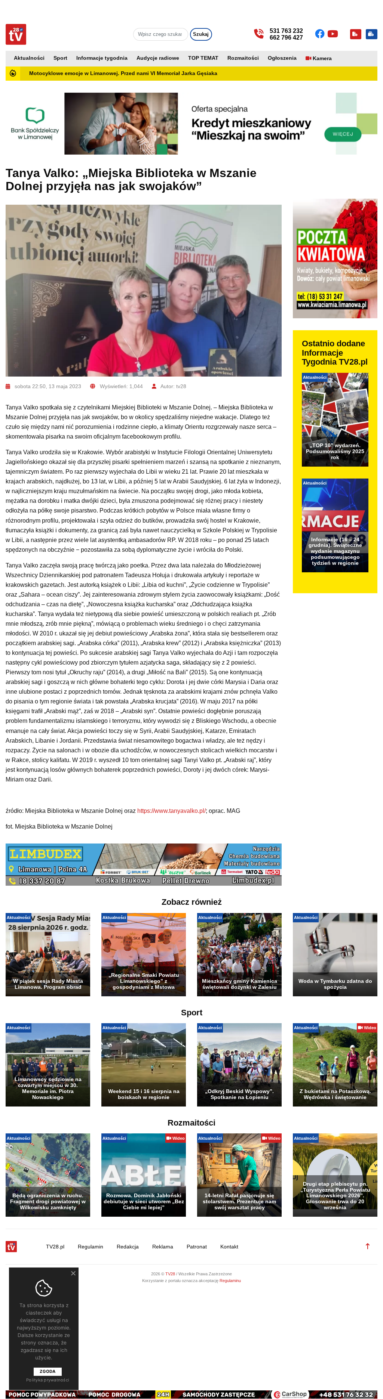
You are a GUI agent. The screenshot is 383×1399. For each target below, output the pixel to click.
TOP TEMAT (203, 58)
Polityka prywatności (47, 1380)
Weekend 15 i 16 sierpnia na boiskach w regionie (144, 1094)
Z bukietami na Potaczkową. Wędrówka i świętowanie (335, 1094)
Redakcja (128, 1247)
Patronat (197, 1247)
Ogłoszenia (282, 58)
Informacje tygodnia (102, 58)
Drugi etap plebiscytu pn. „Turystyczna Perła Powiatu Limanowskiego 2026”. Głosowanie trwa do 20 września (335, 1195)
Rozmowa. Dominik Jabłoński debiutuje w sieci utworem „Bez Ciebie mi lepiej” (144, 1201)
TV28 (170, 1274)
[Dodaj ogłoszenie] (371, 34)
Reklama (162, 1247)
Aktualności (29, 58)
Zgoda (47, 1371)
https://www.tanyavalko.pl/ (171, 811)
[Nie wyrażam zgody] (73, 1273)
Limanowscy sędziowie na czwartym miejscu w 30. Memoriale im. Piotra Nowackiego (48, 1088)
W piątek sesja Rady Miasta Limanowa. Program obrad (48, 984)
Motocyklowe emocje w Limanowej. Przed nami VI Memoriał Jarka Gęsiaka (123, 73)
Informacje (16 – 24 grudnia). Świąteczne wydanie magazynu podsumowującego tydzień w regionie (335, 551)
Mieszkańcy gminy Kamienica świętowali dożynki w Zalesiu (239, 984)
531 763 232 (286, 31)
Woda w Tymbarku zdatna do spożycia (335, 984)
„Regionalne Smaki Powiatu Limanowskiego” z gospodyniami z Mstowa (143, 981)
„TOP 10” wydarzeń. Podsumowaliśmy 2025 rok (335, 451)
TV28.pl (55, 1247)
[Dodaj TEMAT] (355, 34)
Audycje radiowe (158, 58)
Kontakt (229, 1247)
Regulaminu (230, 1280)
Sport (60, 58)
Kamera (322, 58)
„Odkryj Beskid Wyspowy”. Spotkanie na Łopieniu (239, 1094)
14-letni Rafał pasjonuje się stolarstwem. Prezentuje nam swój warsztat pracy (239, 1201)
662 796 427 (286, 37)
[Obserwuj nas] (321, 34)
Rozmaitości (243, 58)
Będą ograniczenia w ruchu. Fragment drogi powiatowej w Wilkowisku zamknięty (48, 1201)
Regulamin (90, 1247)
